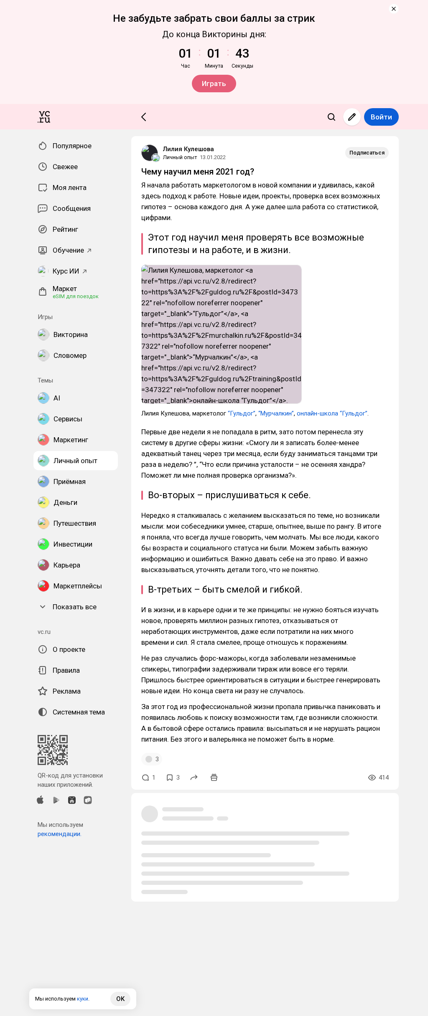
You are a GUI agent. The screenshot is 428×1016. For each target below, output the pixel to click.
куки (82, 999)
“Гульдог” (241, 413)
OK (120, 999)
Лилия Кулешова (188, 149)
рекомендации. (60, 834)
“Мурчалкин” (276, 413)
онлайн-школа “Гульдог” (332, 413)
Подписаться (367, 152)
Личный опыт (180, 157)
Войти (381, 117)
